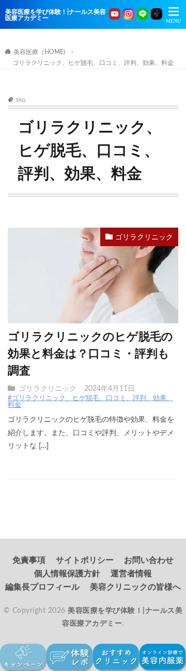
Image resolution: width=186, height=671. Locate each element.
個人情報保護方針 (67, 574)
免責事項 (28, 560)
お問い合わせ (149, 560)
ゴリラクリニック (144, 237)
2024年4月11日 (109, 388)
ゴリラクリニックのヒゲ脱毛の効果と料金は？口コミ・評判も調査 (90, 353)
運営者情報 (131, 574)
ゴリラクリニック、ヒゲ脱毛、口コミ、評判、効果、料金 (93, 63)
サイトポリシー (85, 560)
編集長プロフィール (42, 587)
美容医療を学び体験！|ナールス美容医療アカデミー (55, 15)
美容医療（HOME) (39, 52)
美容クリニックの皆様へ (135, 587)
